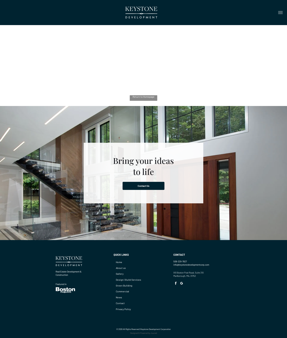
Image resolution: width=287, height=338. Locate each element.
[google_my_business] (181, 283)
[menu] (280, 12)
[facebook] (175, 283)
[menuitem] (131, 262)
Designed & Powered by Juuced (143, 333)
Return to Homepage (143, 96)
